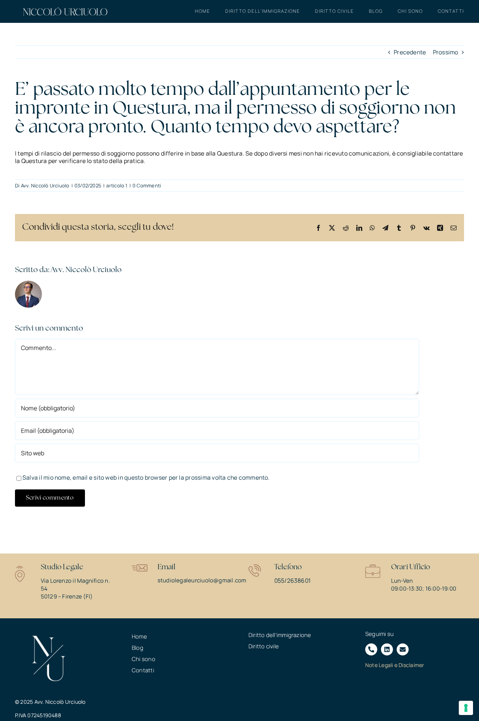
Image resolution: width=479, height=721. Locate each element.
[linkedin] (387, 649)
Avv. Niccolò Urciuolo (45, 185)
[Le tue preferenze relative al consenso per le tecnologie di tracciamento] (466, 708)
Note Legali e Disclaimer (394, 665)
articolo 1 (116, 185)
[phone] (371, 649)
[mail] (403, 649)
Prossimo (445, 52)
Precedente (410, 52)
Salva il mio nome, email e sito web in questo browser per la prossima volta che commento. (146, 477)
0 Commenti (146, 185)
